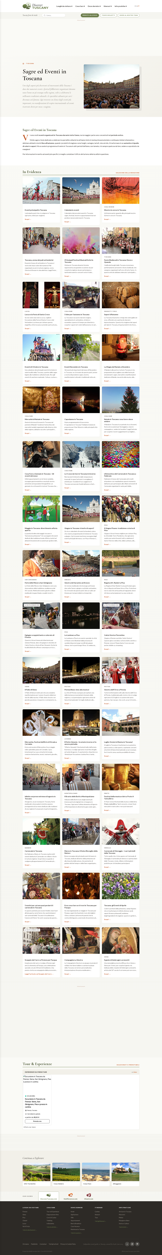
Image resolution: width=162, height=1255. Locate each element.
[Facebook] (127, 1244)
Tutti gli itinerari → (100, 1221)
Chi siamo (26, 1244)
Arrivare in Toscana (125, 1211)
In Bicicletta (50, 1223)
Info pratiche (121, 6)
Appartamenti (75, 1220)
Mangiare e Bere (124, 1220)
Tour (96, 1217)
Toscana (30, 63)
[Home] (23, 63)
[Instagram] (132, 1244)
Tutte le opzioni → (76, 1233)
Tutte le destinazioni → (30, 1230)
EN (135, 6)
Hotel (72, 1211)
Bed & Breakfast (76, 1223)
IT (138, 6)
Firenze (25, 1211)
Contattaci (43, 1244)
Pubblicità (34, 1244)
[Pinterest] (137, 1244)
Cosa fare (80, 6)
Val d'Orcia (26, 1226)
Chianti (25, 1220)
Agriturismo (74, 1214)
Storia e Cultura (124, 1223)
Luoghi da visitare (64, 6)
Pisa (24, 1217)
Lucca (24, 1223)
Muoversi (122, 1214)
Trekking (49, 1220)
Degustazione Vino (53, 1214)
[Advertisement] (81, 37)
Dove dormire (94, 6)
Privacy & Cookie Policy (68, 1244)
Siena (24, 1214)
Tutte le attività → (52, 1227)
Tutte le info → (123, 1227)
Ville (72, 1217)
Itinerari (108, 6)
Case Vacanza (75, 1226)
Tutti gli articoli (53, 1244)
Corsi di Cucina (51, 1217)
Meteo (121, 1217)
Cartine (97, 1211)
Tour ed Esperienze (53, 1211)
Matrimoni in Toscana (78, 1229)
